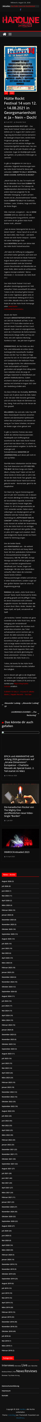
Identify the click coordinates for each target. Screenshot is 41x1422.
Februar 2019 (7, 1312)
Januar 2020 (6, 1259)
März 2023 (6, 1078)
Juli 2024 (5, 1001)
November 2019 (8, 1269)
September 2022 (8, 1106)
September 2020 (8, 1221)
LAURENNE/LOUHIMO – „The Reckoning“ (23, 714)
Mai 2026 (5, 896)
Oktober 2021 (7, 1159)
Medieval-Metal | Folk (9, 1372)
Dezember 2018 (8, 1322)
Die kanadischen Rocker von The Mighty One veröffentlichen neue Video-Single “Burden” (19, 811)
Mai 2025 (5, 953)
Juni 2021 (5, 1178)
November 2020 (8, 1212)
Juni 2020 (5, 1235)
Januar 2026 (6, 915)
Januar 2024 (6, 1030)
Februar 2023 (7, 1082)
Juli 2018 (5, 1336)
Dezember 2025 (8, 920)
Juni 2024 (5, 1006)
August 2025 (6, 939)
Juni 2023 (5, 1063)
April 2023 (6, 1073)
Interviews (8, 1365)
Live (6, 93)
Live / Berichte (32, 1366)
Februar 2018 (7, 1350)
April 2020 (6, 1245)
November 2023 (8, 1039)
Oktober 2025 (7, 929)
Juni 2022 (5, 1121)
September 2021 (8, 1164)
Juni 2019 (5, 1293)
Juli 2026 (5, 886)
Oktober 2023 (7, 1044)
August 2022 (6, 1111)
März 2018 (6, 1346)
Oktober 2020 (7, 1216)
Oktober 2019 (7, 1274)
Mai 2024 (5, 1011)
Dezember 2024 (8, 977)
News (12, 93)
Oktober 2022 (7, 1101)
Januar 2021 (6, 1202)
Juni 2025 (5, 948)
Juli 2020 (5, 1231)
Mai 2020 (5, 1240)
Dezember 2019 (8, 1264)
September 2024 (8, 991)
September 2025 (8, 934)
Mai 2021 (5, 1183)
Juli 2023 (5, 1058)
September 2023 (8, 1049)
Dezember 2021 (8, 1149)
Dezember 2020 (8, 1207)
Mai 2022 (5, 1125)
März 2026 (6, 905)
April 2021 (6, 1188)
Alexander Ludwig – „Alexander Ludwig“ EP (22, 705)
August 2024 (6, 996)
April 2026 (6, 900)
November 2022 (8, 1097)
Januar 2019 (6, 1317)
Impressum (6, 1391)
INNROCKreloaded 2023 (16, 852)
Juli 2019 (5, 1288)
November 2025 (8, 924)
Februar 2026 (7, 910)
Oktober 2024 (7, 987)
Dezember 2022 (8, 1092)
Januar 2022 (6, 1145)
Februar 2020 (7, 1255)
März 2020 (6, 1250)
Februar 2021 (7, 1197)
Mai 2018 (5, 1341)
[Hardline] (4, 34)
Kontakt (5, 1395)
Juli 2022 (5, 1116)
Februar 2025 (7, 967)
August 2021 (6, 1169)
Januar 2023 (6, 1087)
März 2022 (6, 1135)
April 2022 (6, 1130)
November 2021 (8, 1154)
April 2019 (6, 1303)
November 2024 (8, 982)
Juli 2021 (5, 1173)
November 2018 (8, 1326)
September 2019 (8, 1279)
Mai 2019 (5, 1298)
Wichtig (17, 1375)
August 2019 (6, 1283)
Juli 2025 (5, 944)
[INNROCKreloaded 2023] (20, 830)
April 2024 (6, 1015)
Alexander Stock (20, 122)
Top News (11, 1375)
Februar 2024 (7, 1025)
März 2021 (6, 1192)
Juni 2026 (5, 891)
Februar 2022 (7, 1140)
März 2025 (6, 963)
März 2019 (6, 1307)
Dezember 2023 (8, 1034)
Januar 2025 (6, 972)
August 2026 (6, 881)
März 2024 (6, 1020)
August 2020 (6, 1226)
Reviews (30, 1371)
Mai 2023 (5, 1068)
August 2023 (6, 1054)
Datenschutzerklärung (10, 1386)
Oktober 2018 (7, 1331)
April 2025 (6, 958)
